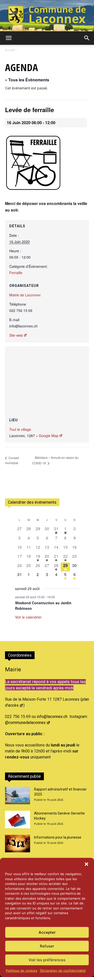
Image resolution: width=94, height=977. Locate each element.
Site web (16, 335)
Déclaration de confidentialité (63, 970)
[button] (86, 864)
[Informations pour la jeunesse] (17, 843)
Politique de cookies (21, 970)
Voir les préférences (47, 959)
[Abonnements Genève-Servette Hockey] (17, 819)
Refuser (47, 946)
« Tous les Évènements (27, 80)
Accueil (10, 50)
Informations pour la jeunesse (57, 837)
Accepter (47, 932)
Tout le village (20, 429)
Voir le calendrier (28, 617)
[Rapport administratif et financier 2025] (17, 795)
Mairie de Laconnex (25, 294)
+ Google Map (47, 435)
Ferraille (15, 272)
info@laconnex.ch (52, 716)
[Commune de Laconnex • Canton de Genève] (47, 15)
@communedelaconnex (25, 722)
